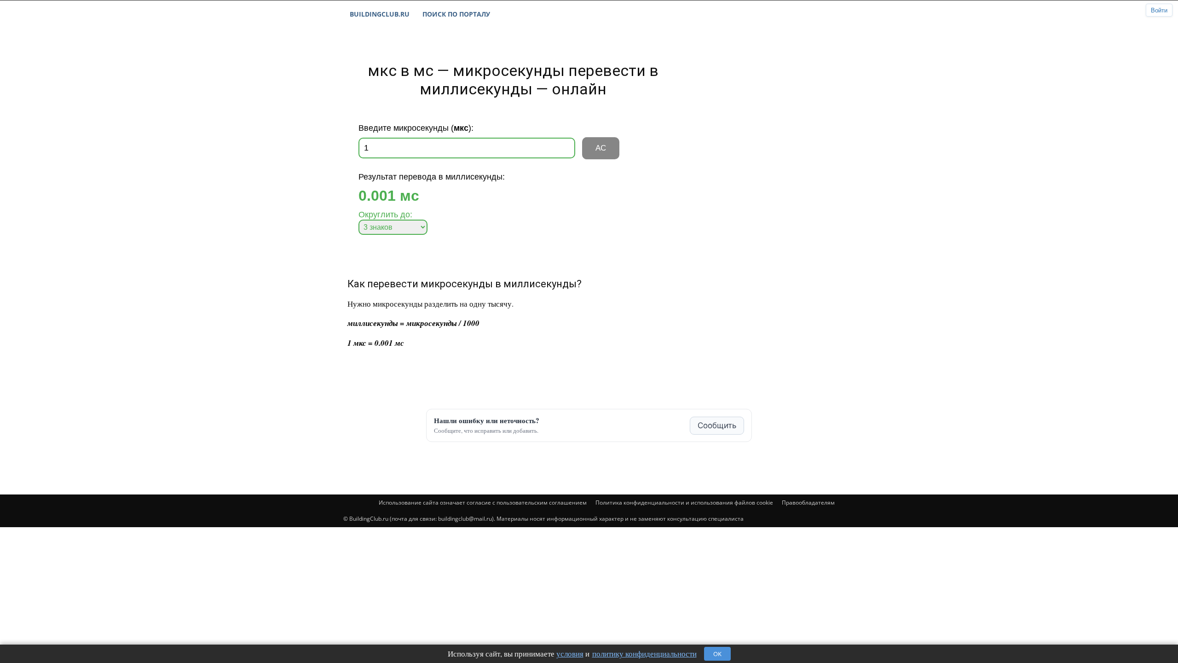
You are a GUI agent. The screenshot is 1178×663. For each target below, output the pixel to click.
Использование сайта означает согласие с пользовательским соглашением (483, 502)
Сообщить (717, 425)
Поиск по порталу (456, 14)
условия (569, 653)
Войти (1159, 10)
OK (717, 654)
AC (600, 148)
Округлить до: (385, 214)
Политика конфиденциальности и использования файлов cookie (684, 502)
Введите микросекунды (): (416, 128)
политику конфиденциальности (644, 653)
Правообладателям (808, 502)
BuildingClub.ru (380, 14)
